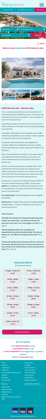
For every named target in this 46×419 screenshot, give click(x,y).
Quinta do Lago (6, 392)
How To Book (29, 363)
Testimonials (40, 9)
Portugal (27, 365)
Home (3, 363)
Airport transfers (30, 368)
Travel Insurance (30, 370)
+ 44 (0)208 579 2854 (7, 9)
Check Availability (22, 332)
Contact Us (5, 370)
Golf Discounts (29, 375)
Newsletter (5, 378)
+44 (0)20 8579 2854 (21, 346)
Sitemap (4, 375)
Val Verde (5, 394)
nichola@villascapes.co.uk (25, 9)
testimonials (24, 357)
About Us (4, 365)
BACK (42, 43)
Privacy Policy (6, 380)
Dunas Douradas (7, 389)
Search (38, 35)
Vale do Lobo (6, 387)
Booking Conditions (31, 380)
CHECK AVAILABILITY (13, 351)
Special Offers (29, 378)
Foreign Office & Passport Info (11, 373)
